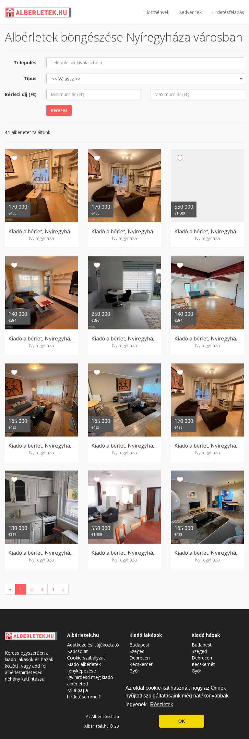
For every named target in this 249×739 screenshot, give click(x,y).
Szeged (137, 651)
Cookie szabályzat (86, 658)
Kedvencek (190, 12)
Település (25, 62)
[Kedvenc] (14, 158)
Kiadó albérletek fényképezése (84, 667)
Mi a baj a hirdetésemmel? (84, 693)
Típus (30, 78)
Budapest (139, 645)
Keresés (59, 110)
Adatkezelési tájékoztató (93, 645)
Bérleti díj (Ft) (21, 94)
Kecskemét (141, 664)
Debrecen (139, 658)
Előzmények (156, 12)
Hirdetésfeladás (227, 12)
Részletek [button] (161, 704)
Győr (134, 671)
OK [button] (181, 721)
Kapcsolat (77, 651)
